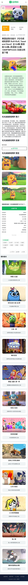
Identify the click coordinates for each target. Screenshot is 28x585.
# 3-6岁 (10, 242)
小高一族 (14, 329)
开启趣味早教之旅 (14, 306)
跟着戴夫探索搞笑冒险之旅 (14, 385)
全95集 (23, 536)
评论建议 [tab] (13, 28)
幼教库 (18, 579)
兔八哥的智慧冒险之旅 (14, 542)
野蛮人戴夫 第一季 (14, 382)
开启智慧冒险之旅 (14, 437)
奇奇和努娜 (14, 434)
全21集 (23, 378)
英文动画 (24, 216)
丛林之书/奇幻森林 (14, 460)
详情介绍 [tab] (5, 28)
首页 (8, 35)
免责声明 (11, 576)
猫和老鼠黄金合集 (14, 565)
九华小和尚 (14, 487)
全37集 (23, 562)
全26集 (23, 509)
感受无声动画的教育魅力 (14, 569)
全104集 (23, 273)
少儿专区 (17, 576)
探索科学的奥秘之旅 (14, 516)
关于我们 (23, 576)
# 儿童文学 (5, 245)
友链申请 (6, 576)
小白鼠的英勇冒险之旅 (14, 280)
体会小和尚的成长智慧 (14, 490)
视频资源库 (12, 35)
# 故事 (11, 245)
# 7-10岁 (17, 242)
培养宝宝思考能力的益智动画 (14, 359)
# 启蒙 (4, 247)
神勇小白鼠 (14, 277)
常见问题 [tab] (21, 28)
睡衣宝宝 (14, 355)
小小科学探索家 (14, 513)
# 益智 (22, 242)
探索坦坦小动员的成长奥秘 (14, 411)
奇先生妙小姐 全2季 (14, 303)
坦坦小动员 (14, 408)
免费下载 (14, 208)
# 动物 (21, 245)
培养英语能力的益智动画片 (14, 332)
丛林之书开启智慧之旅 (14, 464)
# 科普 (16, 245)
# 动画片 (5, 242)
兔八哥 (14, 539)
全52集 (23, 352)
